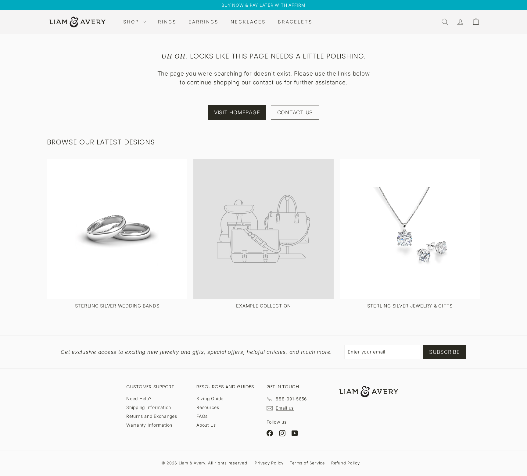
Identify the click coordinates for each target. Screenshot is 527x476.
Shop (132, 22)
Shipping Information (148, 407)
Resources (207, 407)
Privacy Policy (269, 462)
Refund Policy (345, 462)
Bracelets (295, 22)
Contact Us (295, 112)
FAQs (202, 416)
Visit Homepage (237, 112)
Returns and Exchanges (151, 416)
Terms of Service (307, 462)
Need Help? (139, 398)
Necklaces (248, 22)
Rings (167, 22)
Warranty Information (149, 425)
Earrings (203, 22)
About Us (206, 425)
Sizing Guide (210, 398)
